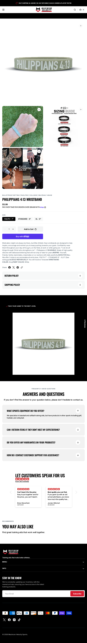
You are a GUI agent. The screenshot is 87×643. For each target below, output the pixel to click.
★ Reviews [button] (85, 323)
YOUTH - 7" (9, 219)
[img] (44, 479)
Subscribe (77, 594)
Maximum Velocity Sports (17, 634)
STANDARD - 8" (25, 219)
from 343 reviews (22, 481)
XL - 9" (39, 219)
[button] (3, 9)
